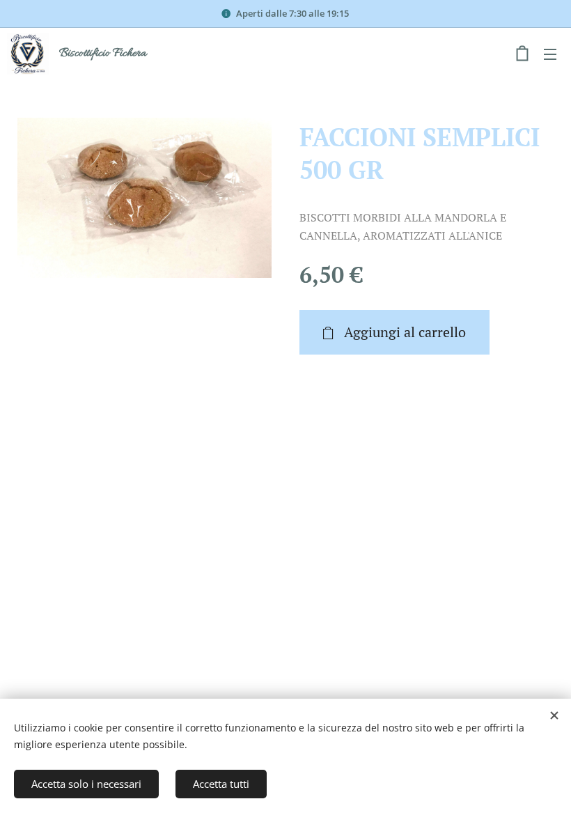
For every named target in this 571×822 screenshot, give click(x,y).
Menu (550, 54)
